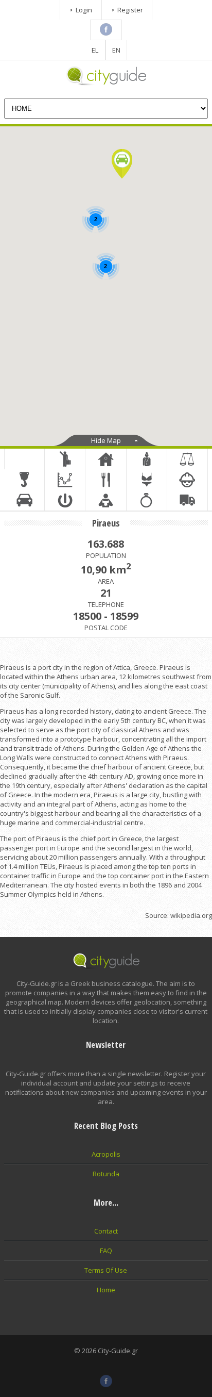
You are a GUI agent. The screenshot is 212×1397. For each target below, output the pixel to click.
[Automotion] (24, 500)
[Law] (187, 459)
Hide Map (106, 440)
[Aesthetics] (147, 500)
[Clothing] (147, 479)
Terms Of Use (105, 1270)
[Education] (105, 500)
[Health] (147, 459)
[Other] (24, 459)
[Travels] (65, 459)
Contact (106, 1231)
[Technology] (65, 500)
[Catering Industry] (105, 479)
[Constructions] (24, 479)
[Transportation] (187, 500)
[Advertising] (65, 479)
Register (130, 9)
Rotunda (106, 1173)
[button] (122, 164)
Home (106, 1289)
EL (95, 50)
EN (116, 50)
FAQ (106, 1250)
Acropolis (106, 1154)
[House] (105, 459)
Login (84, 9)
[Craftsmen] (187, 479)
